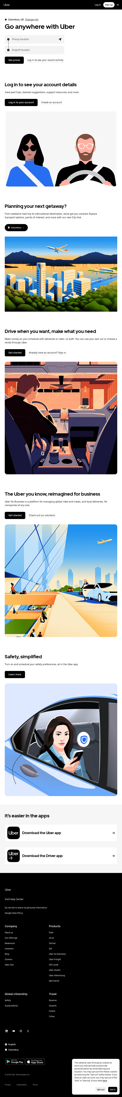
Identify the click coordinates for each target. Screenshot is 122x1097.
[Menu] (118, 4)
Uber (7, 5)
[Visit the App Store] (35, 1061)
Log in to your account (21, 102)
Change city (31, 19)
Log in (98, 5)
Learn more (14, 674)
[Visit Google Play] (14, 1062)
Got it (112, 1089)
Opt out (101, 1089)
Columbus (16, 227)
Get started (15, 352)
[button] (60, 39)
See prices (14, 60)
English (12, 1044)
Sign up (109, 5)
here (105, 1080)
